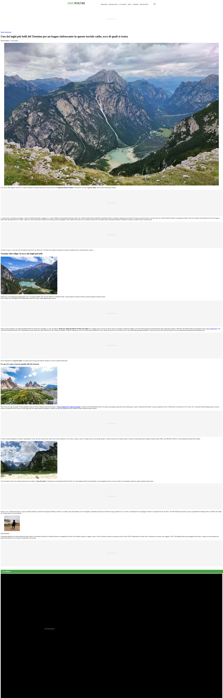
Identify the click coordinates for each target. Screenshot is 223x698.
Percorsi (104, 4)
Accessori (122, 4)
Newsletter (144, 4)
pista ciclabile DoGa (212, 328)
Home (2, 32)
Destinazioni (113, 4)
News (129, 4)
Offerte (135, 4)
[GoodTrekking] (76, 4)
